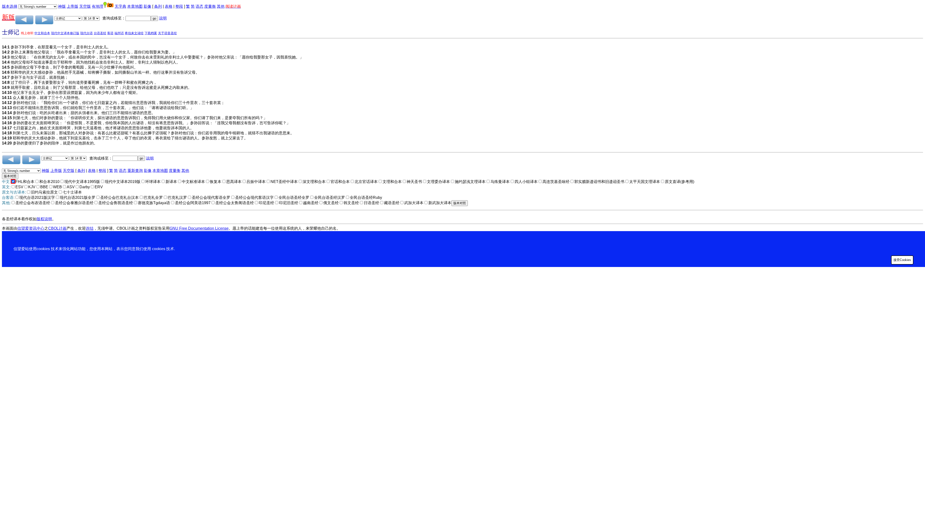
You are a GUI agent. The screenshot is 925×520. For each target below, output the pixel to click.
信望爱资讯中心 (30, 228)
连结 (89, 228)
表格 (168, 6)
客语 (110, 33)
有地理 (97, 6)
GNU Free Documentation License (199, 228)
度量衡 (210, 6)
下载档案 (151, 33)
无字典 (120, 6)
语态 (199, 6)
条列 (158, 6)
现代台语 (86, 33)
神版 (62, 6)
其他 (221, 6)
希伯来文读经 (134, 33)
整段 (179, 6)
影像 (147, 6)
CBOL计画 (57, 228)
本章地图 (135, 6)
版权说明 (44, 219)
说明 (163, 18)
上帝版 (72, 6)
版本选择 (9, 6)
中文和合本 (42, 33)
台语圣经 (100, 33)
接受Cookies (902, 260)
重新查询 (135, 171)
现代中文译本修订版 (65, 33)
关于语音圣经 (167, 33)
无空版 (85, 6)
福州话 (119, 33)
